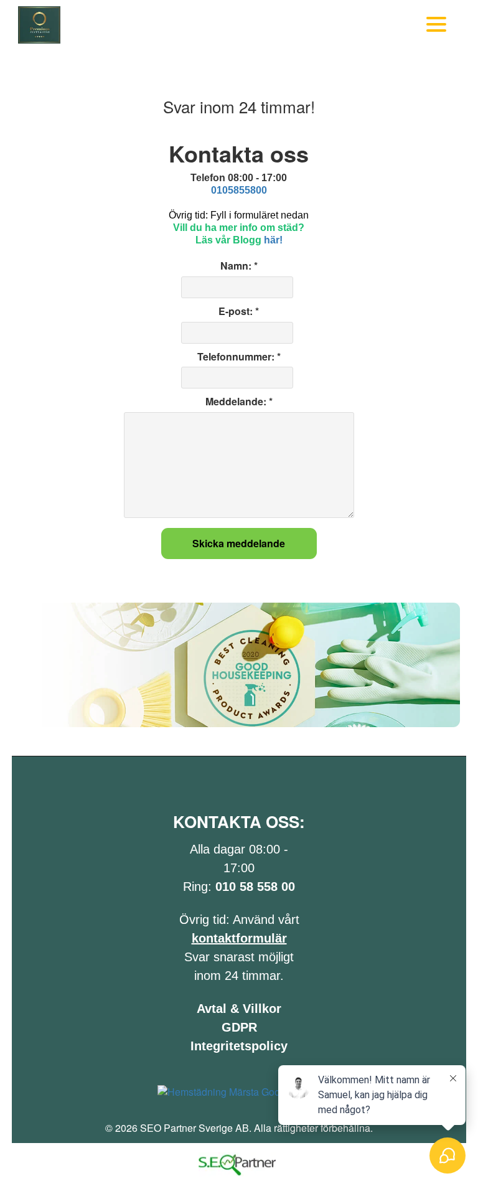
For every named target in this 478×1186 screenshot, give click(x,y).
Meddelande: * (239, 401)
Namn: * (239, 266)
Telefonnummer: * (239, 357)
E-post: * (238, 311)
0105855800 (239, 190)
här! (273, 240)
